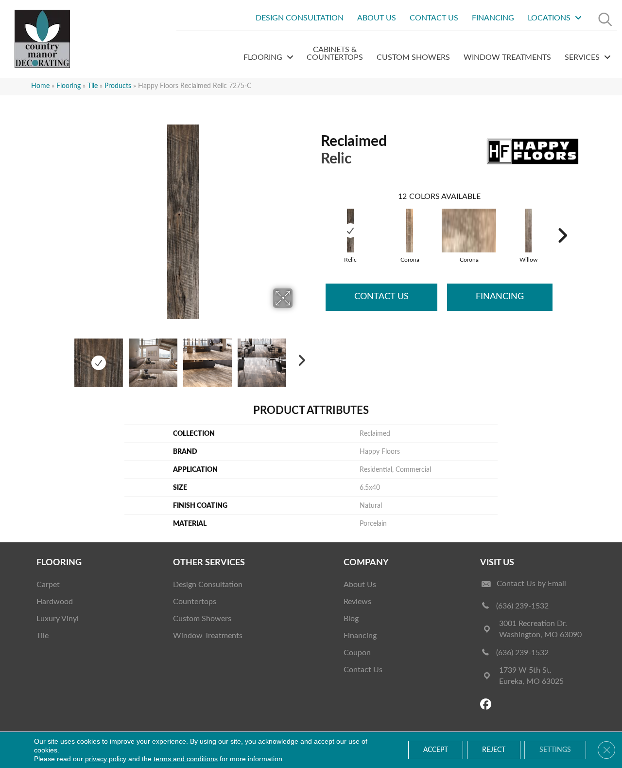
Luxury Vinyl (57, 619)
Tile (92, 86)
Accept (435, 750)
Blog (351, 619)
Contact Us (381, 296)
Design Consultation (207, 585)
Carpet (48, 585)
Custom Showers (202, 619)
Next (299, 358)
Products (117, 86)
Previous (67, 358)
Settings (555, 750)
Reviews (357, 602)
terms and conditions (186, 759)
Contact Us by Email (531, 584)
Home (40, 86)
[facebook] (487, 705)
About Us (360, 585)
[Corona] (409, 230)
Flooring (68, 86)
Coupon (357, 653)
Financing (500, 296)
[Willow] (528, 230)
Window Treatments (207, 636)
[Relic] (350, 230)
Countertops (194, 602)
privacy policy (105, 759)
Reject (493, 750)
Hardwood (54, 602)
